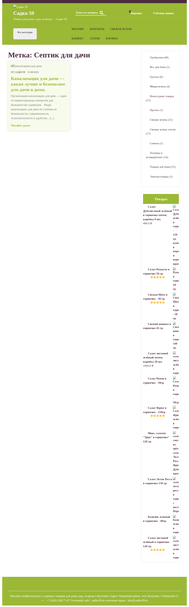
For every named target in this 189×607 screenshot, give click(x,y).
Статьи (95, 38)
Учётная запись (163, 13)
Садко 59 (23, 13)
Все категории (25, 32)
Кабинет (78, 38)
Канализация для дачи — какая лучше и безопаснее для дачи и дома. (38, 84)
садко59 (20, 72)
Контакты (97, 29)
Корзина (112, 38)
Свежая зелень (121, 29)
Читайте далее (20, 125)
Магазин (78, 29)
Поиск (102, 13)
